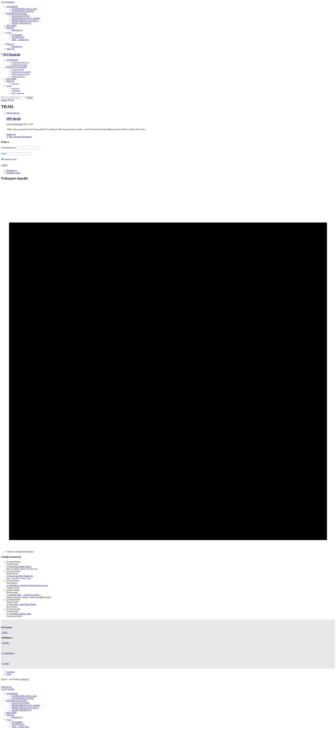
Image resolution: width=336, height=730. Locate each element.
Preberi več (11, 134)
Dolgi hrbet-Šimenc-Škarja (20, 566)
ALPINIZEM (12, 7)
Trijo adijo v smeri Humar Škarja (22, 604)
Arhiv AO (10, 49)
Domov (4, 100)
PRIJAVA (10, 28)
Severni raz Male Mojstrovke (21, 576)
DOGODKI (11, 25)
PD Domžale (17, 35)
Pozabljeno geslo (13, 173)
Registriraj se (17, 30)
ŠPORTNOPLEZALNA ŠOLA (25, 21)
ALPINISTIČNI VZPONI (23, 11)
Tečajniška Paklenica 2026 (20, 614)
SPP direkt (13, 118)
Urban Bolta (17, 124)
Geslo (3, 153)
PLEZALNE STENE (21, 16)
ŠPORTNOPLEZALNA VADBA (26, 18)
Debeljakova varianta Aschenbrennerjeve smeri (28, 585)
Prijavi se (10, 44)
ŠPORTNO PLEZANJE (16, 14)
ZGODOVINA (18, 37)
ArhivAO (25, 679)
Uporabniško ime (8, 148)
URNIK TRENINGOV (22, 23)
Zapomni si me (10, 159)
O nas (8, 32)
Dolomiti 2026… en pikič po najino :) (24, 595)
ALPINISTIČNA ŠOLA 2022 (24, 9)
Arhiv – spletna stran (20, 40)
